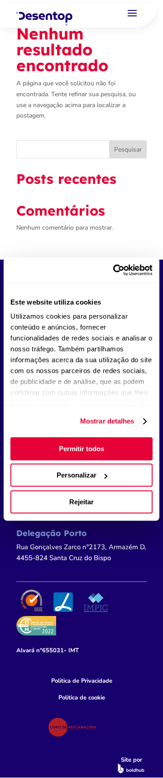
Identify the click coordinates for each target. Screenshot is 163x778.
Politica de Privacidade (81, 681)
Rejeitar (81, 502)
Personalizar (76, 475)
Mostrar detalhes (107, 421)
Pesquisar (128, 149)
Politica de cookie (81, 698)
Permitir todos (81, 449)
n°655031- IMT (47, 650)
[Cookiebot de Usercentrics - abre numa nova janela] (115, 270)
